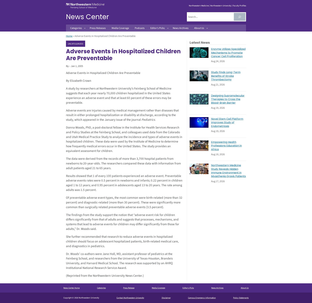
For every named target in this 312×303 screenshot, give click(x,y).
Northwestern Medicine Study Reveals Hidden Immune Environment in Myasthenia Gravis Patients (228, 171)
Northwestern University (220, 5)
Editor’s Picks (188, 287)
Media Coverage (158, 287)
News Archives (217, 287)
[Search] (239, 17)
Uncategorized (75, 43)
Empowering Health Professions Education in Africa (226, 145)
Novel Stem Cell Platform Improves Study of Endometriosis (227, 122)
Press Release (128, 287)
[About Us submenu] (207, 28)
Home (69, 36)
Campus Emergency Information (202, 297)
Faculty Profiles (239, 5)
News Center (87, 17)
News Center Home (71, 287)
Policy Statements (241, 297)
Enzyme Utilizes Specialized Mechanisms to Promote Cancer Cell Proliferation (228, 52)
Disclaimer (166, 297)
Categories (101, 287)
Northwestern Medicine (199, 5)
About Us (245, 287)
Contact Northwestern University (130, 297)
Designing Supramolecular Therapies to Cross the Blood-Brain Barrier (228, 99)
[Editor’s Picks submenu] (168, 28)
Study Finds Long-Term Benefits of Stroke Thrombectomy (225, 76)
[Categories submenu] (85, 28)
